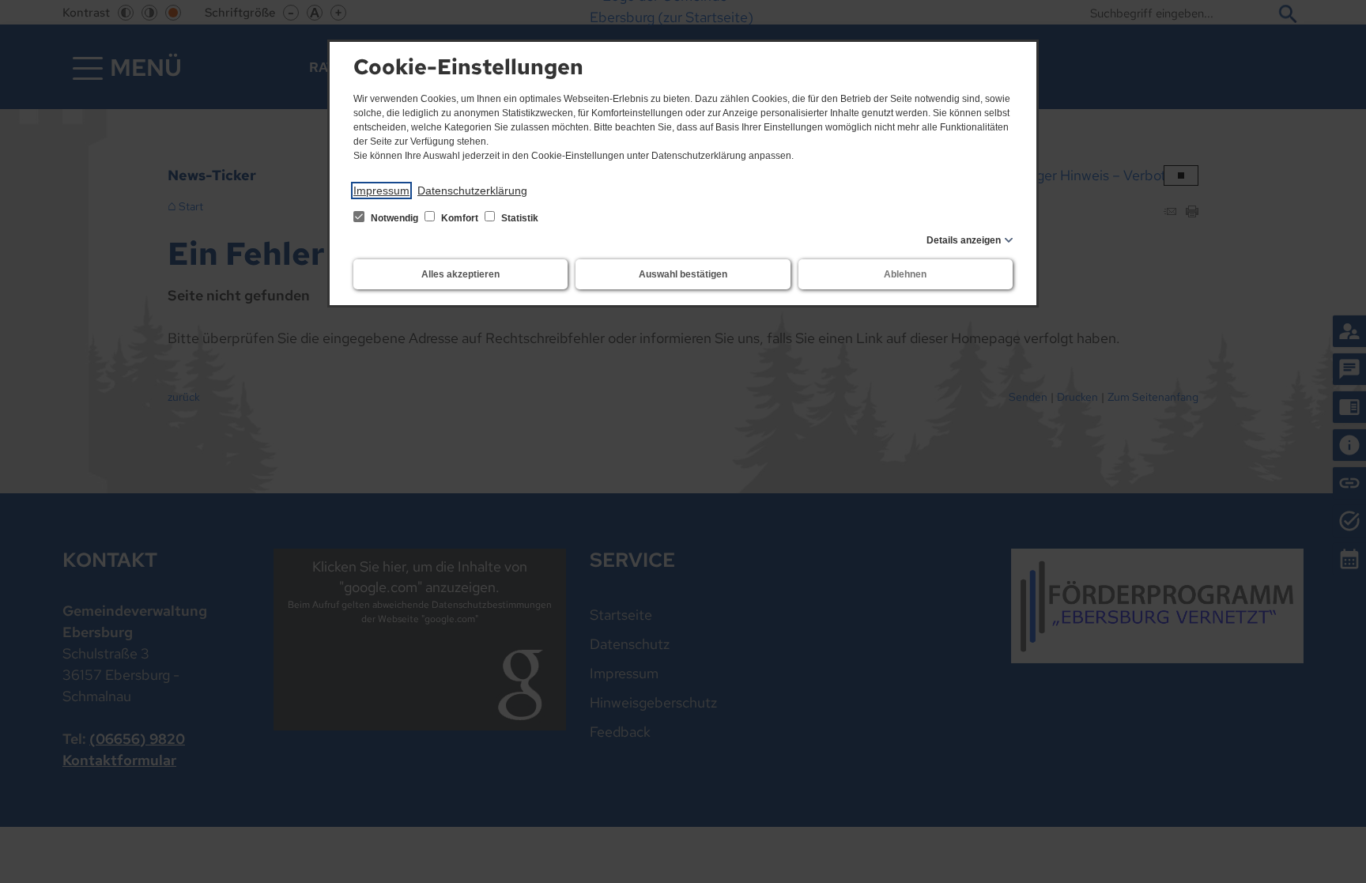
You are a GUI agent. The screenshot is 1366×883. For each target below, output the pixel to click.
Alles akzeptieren (460, 274)
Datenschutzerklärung (472, 190)
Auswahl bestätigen (683, 274)
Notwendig (394, 218)
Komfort (460, 218)
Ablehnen (905, 274)
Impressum (381, 190)
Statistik (518, 218)
